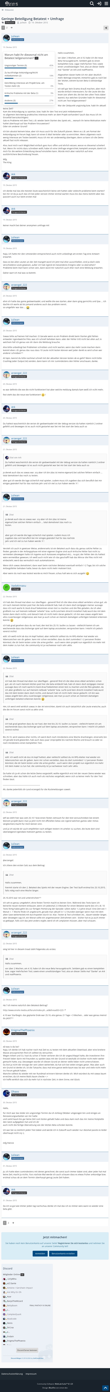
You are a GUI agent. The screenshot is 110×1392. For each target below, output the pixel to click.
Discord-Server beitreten (27, 1350)
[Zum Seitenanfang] (105, 1388)
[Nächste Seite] (11, 28)
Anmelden (40, 1253)
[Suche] (92, 3)
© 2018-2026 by (27, 1358)
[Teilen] (106, 28)
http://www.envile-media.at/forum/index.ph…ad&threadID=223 (33, 1010)
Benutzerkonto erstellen (63, 1253)
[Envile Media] (11, 3)
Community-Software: (55, 1384)
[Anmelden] (99, 3)
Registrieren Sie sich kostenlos (73, 1243)
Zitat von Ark (15, 457)
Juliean (23, 22)
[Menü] (106, 3)
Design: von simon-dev (55, 1388)
